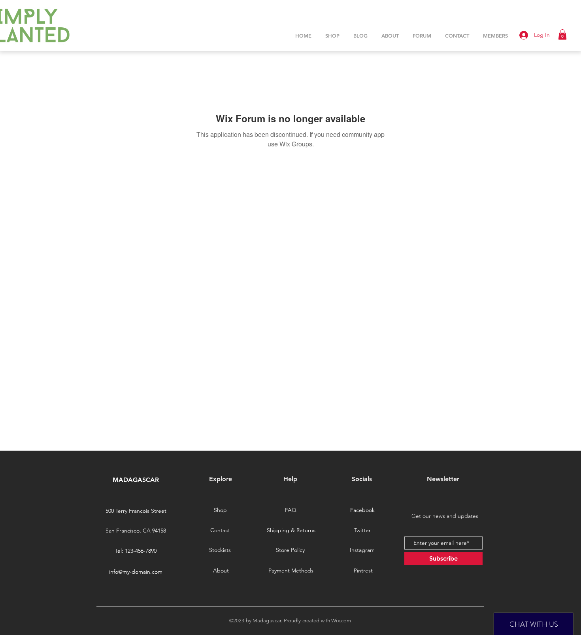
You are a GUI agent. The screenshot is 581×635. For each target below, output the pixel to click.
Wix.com (341, 621)
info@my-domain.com (135, 571)
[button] (562, 34)
